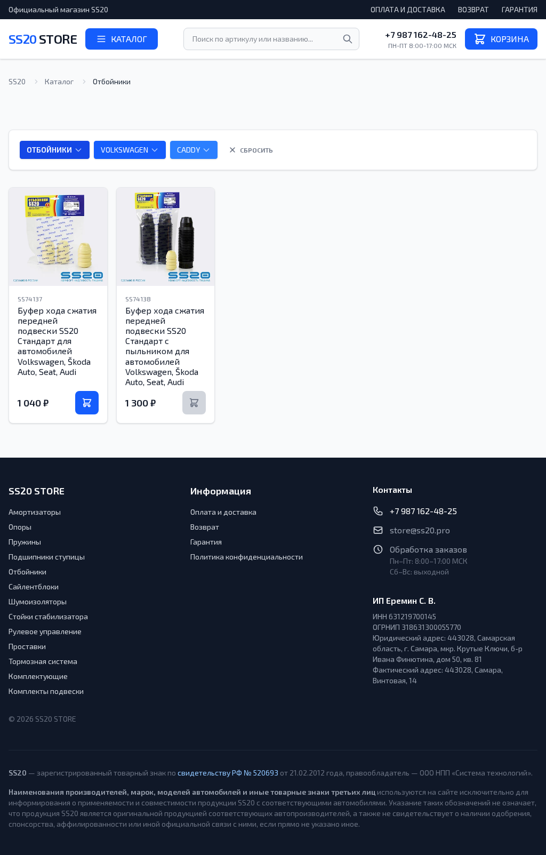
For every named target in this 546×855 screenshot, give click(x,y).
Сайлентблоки (34, 586)
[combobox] (271, 39)
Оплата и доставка (408, 9)
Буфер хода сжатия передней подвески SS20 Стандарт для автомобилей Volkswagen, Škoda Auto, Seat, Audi (57, 341)
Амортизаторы (35, 511)
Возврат (473, 9)
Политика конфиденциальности (246, 556)
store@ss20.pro (420, 530)
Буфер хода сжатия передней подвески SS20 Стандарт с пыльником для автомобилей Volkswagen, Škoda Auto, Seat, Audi (164, 346)
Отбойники (27, 571)
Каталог (59, 81)
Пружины (25, 541)
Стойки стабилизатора (48, 616)
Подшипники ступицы (47, 556)
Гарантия (519, 9)
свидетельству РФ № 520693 (228, 772)
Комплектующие (38, 676)
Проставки (27, 646)
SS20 (43, 38)
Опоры (20, 526)
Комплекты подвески (46, 691)
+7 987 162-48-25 (420, 34)
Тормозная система (43, 661)
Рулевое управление (45, 631)
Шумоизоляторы (38, 601)
